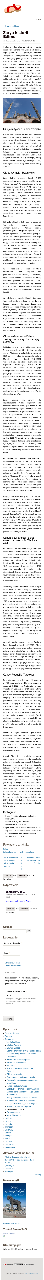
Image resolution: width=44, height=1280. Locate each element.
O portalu (9, 1141)
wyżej (21, 863)
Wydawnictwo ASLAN (11, 1224)
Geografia (9, 1039)
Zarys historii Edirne (15, 1109)
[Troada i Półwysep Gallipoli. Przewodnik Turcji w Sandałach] (14, 1217)
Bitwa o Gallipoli (14, 1047)
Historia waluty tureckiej (17, 1062)
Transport (9, 1126)
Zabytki (8, 1132)
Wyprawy (9, 1129)
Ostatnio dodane (12, 1033)
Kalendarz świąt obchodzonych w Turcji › (33, 860)
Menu (38, 18)
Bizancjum (9, 1172)
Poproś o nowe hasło (13, 966)
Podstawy (9, 1036)
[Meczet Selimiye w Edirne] (22, 123)
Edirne (5, 849)
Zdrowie (8, 1138)
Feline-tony (10, 1147)
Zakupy (8, 1135)
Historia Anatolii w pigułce (18, 1059)
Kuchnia (8, 1118)
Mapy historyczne (14, 1115)
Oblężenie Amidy (14, 1074)
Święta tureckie (13, 1112)
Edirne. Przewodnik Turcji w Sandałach (18, 852)
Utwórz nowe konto (12, 963)
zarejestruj (21, 875)
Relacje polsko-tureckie (17, 1085)
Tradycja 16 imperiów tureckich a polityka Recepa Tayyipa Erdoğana (22, 1102)
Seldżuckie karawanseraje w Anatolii (23, 1088)
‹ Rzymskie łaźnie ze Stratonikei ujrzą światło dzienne (11, 862)
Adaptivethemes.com (31, 1273)
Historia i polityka (11, 26)
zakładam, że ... (15, 891)
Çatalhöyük (9, 1166)
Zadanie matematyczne (16, 991)
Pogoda (8, 1123)
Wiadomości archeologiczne (19, 1106)
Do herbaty (10, 1144)
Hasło (7, 953)
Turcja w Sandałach (9, 1233)
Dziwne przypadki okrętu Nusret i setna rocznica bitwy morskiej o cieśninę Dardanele (24, 1053)
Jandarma (11, 1065)
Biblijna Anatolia (14, 1044)
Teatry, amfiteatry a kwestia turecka (22, 1097)
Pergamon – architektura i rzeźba (21, 1077)
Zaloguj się (8, 875)
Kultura (8, 1121)
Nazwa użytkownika (13, 943)
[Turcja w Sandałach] (4, 1236)
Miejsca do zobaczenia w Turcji (17, 1157)
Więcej (38, 1175)
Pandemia (9, 1169)
